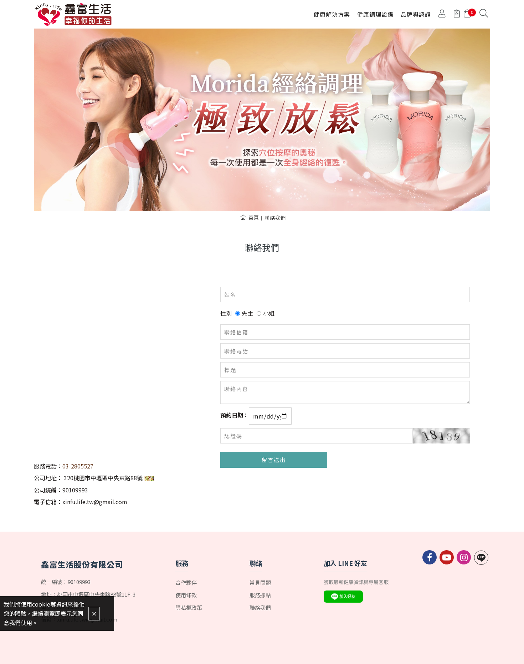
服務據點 (260, 595)
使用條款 (186, 595)
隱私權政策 (188, 607)
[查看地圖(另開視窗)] (149, 477)
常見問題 (260, 582)
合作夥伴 (186, 582)
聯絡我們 (275, 217)
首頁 (253, 217)
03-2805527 (77, 466)
